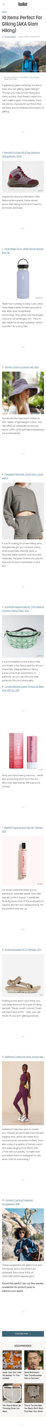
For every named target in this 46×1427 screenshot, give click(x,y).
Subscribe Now (21, 1334)
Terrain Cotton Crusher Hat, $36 (21, 367)
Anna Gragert (10, 37)
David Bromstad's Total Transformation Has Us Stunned (33, 1375)
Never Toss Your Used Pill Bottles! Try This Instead (12, 1375)
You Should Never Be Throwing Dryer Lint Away (12, 1409)
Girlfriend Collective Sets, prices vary (24, 1057)
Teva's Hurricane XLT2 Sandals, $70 (22, 950)
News (4, 12)
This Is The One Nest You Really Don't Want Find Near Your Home (33, 1409)
